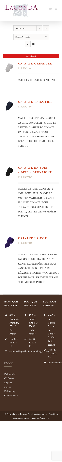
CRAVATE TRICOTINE (35, 101)
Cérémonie (9, 378)
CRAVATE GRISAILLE (35, 63)
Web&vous (44, 417)
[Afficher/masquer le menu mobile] (56, 8)
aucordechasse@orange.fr (53, 362)
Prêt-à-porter (10, 373)
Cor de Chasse (11, 395)
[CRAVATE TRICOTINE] (9, 101)
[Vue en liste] (33, 44)
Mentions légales (40, 414)
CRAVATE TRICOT (32, 238)
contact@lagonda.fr (14, 351)
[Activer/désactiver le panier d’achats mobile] (50, 8)
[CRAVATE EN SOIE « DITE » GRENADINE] (9, 167)
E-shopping (9, 390)
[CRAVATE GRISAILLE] (9, 63)
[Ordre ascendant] (46, 28)
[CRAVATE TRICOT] (9, 238)
